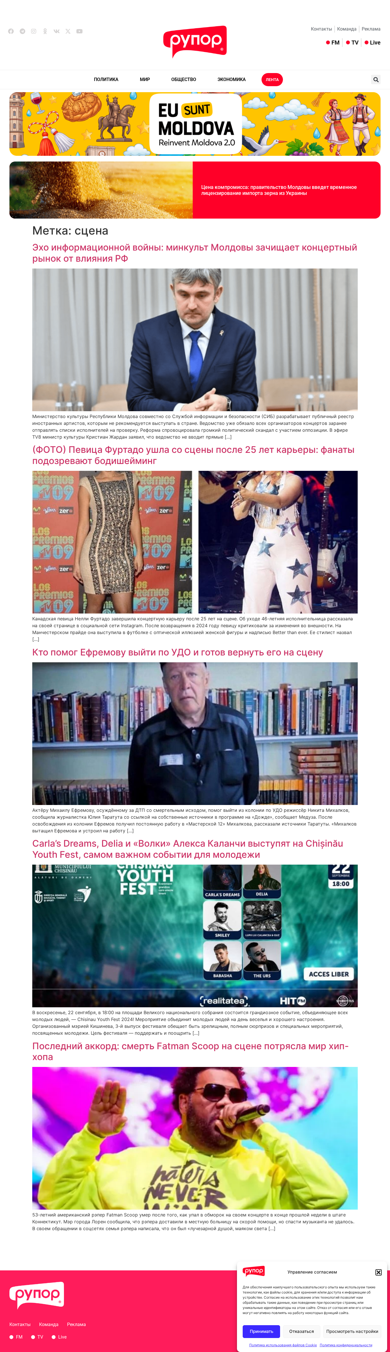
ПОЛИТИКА (106, 79)
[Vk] (56, 31)
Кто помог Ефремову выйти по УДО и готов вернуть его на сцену (177, 652)
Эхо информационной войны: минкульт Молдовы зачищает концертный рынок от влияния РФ (194, 253)
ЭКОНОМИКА (232, 79)
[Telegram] (22, 31)
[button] (378, 1272)
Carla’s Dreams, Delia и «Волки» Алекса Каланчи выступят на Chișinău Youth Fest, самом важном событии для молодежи (187, 849)
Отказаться (301, 1331)
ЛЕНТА (272, 79)
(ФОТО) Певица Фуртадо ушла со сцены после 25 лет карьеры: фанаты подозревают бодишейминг (193, 455)
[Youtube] (79, 31)
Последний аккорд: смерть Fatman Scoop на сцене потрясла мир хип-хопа (190, 1051)
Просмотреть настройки (352, 1331)
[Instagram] (33, 31)
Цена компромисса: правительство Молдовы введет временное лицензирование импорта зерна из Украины (279, 190)
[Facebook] (11, 31)
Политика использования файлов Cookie (283, 1345)
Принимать (261, 1331)
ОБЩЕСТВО (183, 79)
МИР (145, 79)
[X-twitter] (68, 31)
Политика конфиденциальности (346, 1345)
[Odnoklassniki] (45, 31)
